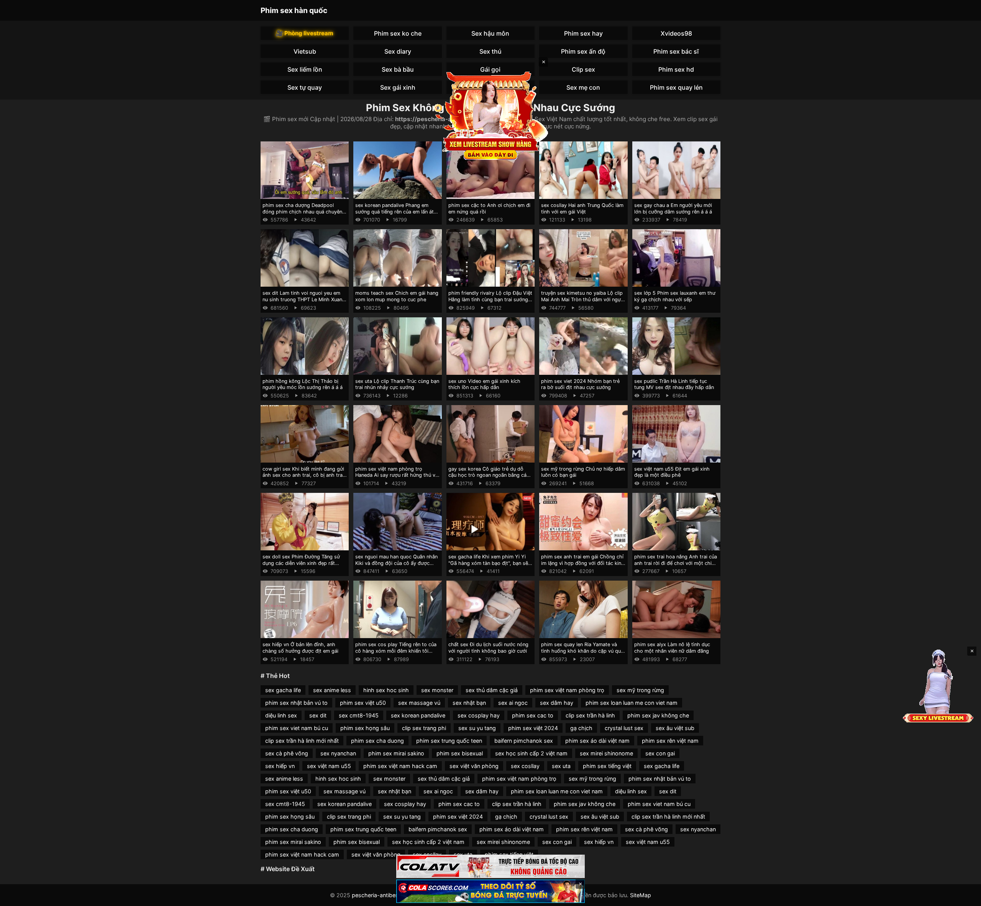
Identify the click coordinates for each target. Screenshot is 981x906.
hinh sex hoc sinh (386, 690)
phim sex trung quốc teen (449, 740)
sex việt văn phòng (474, 766)
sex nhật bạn (469, 702)
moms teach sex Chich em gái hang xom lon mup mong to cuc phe (396, 296)
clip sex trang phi (424, 728)
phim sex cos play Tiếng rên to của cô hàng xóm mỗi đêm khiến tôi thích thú (395, 651)
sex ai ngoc (513, 702)
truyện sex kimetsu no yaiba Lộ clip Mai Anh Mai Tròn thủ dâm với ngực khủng (582, 299)
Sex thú (490, 51)
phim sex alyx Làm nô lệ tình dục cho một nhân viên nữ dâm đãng (672, 648)
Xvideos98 (676, 33)
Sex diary (397, 51)
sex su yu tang (477, 728)
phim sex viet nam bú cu (296, 728)
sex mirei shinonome (606, 753)
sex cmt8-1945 (359, 715)
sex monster (437, 690)
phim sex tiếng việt (607, 766)
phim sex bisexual (459, 753)
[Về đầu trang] (964, 897)
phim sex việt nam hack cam (400, 766)
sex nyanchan (338, 753)
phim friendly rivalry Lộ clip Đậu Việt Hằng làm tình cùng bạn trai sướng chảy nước (490, 299)
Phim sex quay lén (676, 87)
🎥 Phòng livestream (304, 33)
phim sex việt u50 (363, 702)
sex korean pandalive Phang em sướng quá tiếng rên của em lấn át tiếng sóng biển (394, 211)
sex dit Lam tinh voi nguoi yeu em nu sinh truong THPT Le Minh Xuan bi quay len (302, 299)
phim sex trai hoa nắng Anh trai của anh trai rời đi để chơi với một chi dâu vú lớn (675, 563)
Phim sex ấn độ (583, 51)
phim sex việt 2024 (533, 728)
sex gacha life (283, 690)
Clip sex (583, 69)
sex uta (561, 766)
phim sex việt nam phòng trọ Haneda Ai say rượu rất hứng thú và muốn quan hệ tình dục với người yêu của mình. (396, 478)
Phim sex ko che (398, 33)
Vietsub (305, 51)
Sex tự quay (304, 87)
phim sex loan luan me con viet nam (632, 702)
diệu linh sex (281, 715)
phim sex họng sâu (365, 728)
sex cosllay (525, 766)
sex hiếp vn (280, 766)
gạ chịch (581, 728)
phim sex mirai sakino (396, 753)
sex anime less (332, 690)
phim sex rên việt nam (670, 740)
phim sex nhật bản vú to (296, 702)
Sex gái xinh (397, 87)
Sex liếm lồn (304, 69)
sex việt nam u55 (329, 766)
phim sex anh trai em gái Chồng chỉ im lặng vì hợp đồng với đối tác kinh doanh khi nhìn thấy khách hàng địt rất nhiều (582, 566)
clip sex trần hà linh (590, 715)
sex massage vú (419, 702)
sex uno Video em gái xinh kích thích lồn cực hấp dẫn (484, 384)
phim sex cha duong (377, 740)
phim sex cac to (532, 715)
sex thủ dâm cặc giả (492, 690)
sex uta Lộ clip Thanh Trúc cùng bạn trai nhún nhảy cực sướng (397, 384)
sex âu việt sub (675, 728)
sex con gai (660, 753)
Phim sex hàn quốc (294, 10)
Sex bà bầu (398, 69)
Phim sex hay (583, 33)
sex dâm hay (556, 702)
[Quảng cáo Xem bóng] (490, 866)
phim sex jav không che (658, 715)
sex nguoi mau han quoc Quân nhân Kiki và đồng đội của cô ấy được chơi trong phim (396, 563)
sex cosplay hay (479, 715)
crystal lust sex (624, 728)
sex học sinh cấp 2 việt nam (531, 753)
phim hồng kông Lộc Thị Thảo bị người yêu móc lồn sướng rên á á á (302, 384)
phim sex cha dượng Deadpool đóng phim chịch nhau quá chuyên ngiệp (302, 211)
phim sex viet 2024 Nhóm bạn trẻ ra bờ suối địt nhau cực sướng (580, 384)
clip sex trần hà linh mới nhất (302, 740)
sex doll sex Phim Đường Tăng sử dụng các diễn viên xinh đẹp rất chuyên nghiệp (301, 563)
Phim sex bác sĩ (676, 51)
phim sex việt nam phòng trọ (567, 690)
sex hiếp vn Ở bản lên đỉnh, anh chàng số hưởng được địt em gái (300, 648)
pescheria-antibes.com (382, 895)
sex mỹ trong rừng (640, 690)
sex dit (317, 715)
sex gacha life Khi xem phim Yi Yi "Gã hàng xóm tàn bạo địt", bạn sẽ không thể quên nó (488, 563)
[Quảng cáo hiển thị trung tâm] (490, 114)
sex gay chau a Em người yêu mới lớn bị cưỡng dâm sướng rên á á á (673, 208)
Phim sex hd (676, 69)
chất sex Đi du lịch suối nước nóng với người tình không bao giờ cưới (488, 648)
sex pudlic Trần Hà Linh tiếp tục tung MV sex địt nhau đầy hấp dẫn (674, 384)
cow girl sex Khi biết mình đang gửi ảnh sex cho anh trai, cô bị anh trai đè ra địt (303, 475)
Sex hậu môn (490, 33)
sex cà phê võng (286, 753)
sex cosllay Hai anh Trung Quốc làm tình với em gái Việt (582, 208)
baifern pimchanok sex (523, 740)
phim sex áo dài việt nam (597, 740)
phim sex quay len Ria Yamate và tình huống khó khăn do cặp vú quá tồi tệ (582, 651)
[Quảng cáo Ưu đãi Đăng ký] (490, 891)
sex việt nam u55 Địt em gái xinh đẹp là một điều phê (672, 472)
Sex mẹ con (583, 87)
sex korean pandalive (418, 715)
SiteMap (640, 895)
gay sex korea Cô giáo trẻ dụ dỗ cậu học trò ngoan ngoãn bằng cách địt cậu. (490, 475)
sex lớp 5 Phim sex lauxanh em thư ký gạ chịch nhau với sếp (674, 296)
